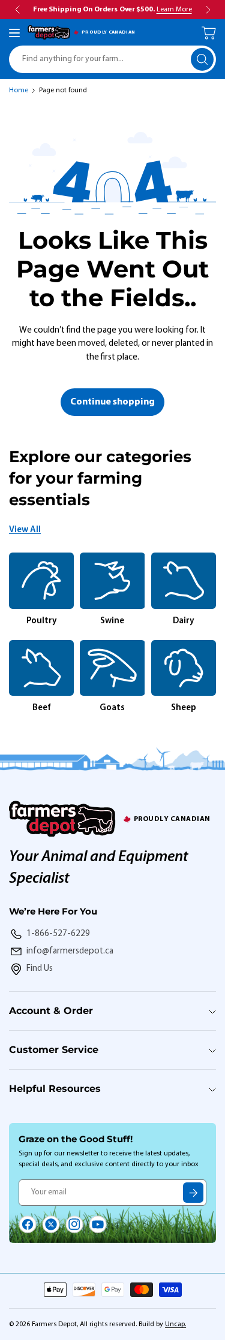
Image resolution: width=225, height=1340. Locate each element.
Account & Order (51, 1010)
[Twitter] (51, 1224)
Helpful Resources (55, 1088)
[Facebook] (28, 1224)
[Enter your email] (193, 1192)
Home (18, 90)
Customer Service (53, 1049)
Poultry (41, 621)
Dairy (183, 621)
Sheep (183, 708)
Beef (41, 708)
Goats (112, 708)
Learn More (174, 9)
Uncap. (175, 1324)
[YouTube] (98, 1224)
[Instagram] (74, 1224)
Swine (112, 621)
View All (25, 530)
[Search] (202, 59)
